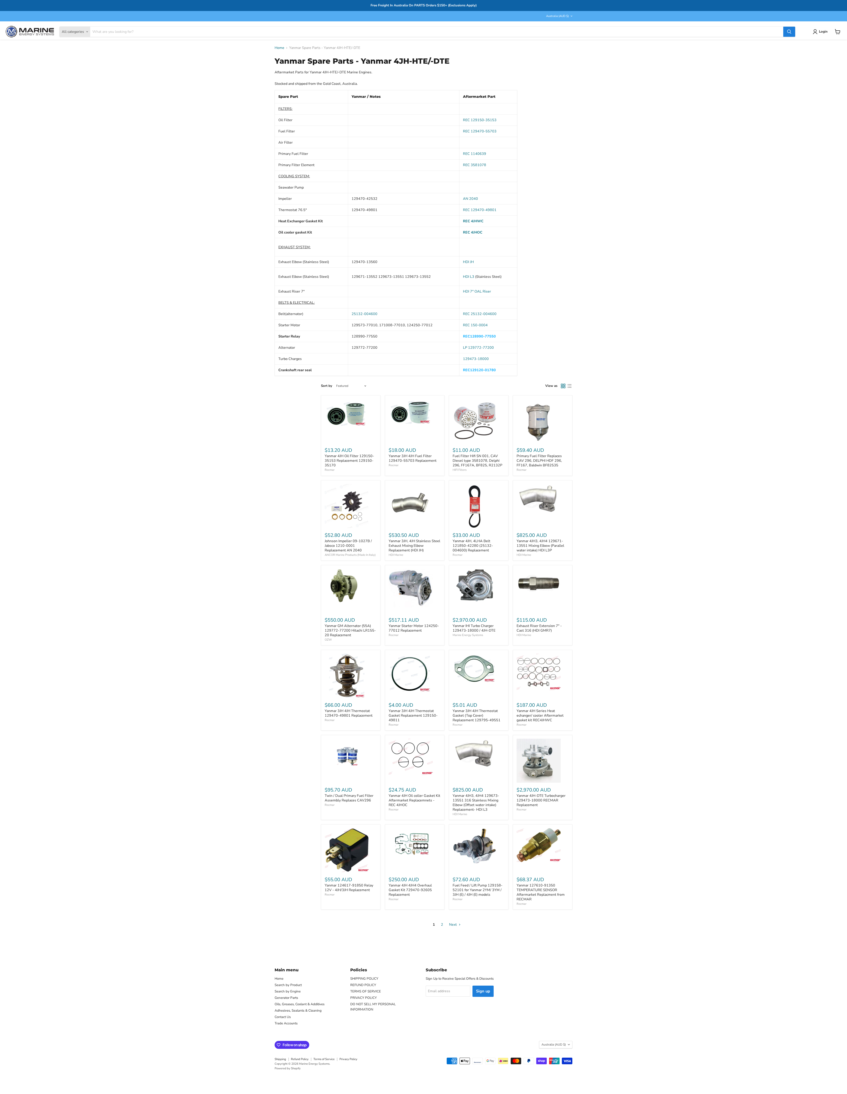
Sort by (326, 386)
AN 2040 (470, 198)
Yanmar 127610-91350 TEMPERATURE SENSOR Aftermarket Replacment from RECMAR (541, 892)
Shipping (280, 1059)
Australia (557, 16)
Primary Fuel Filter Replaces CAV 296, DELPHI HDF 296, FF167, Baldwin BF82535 (539, 461)
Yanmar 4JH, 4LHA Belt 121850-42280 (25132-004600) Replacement (473, 546)
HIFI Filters (460, 470)
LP (478, 347)
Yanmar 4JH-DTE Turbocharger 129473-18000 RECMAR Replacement (541, 800)
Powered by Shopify (288, 1068)
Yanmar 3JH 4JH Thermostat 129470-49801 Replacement (349, 713)
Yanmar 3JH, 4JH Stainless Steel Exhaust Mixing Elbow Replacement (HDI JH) (414, 546)
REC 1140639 (474, 153)
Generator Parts (286, 998)
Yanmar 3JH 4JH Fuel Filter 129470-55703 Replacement (413, 458)
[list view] (569, 386)
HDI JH (468, 262)
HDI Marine (396, 555)
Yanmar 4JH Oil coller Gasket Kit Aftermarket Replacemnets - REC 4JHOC (414, 800)
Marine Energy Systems (468, 635)
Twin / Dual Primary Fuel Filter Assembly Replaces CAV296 (349, 798)
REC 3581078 (474, 165)
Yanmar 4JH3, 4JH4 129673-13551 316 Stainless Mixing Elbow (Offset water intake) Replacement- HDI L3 (476, 802)
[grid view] (563, 386)
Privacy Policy (348, 1059)
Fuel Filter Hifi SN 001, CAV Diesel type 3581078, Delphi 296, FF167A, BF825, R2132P (477, 461)
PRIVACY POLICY (363, 998)
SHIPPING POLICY (364, 978)
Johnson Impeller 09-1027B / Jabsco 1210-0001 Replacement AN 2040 (348, 546)
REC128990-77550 (479, 336)
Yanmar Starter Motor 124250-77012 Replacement (414, 628)
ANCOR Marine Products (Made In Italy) (350, 555)
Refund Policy (300, 1059)
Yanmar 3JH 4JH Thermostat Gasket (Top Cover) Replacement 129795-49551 (476, 715)
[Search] (789, 32)
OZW (328, 640)
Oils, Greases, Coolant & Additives (299, 1004)
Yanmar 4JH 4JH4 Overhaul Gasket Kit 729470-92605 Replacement (410, 890)
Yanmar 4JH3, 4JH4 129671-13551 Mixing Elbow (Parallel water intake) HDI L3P (540, 546)
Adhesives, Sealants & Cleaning (298, 1010)
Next (453, 924)
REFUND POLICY (363, 985)
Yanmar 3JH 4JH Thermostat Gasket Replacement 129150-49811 (413, 715)
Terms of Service (324, 1059)
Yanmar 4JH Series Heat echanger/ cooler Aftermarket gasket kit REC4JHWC (540, 715)
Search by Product (288, 985)
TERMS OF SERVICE (365, 991)
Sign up (483, 991)
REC (480, 210)
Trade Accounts (286, 1023)
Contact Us (283, 1017)
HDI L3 (468, 276)
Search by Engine (288, 991)
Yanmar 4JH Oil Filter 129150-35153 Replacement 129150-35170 (349, 461)
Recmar (330, 470)
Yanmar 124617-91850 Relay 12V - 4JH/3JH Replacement (349, 887)
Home (279, 48)
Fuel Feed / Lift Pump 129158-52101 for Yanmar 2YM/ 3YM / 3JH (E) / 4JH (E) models (477, 890)
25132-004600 (364, 314)
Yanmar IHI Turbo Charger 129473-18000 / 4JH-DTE (474, 628)
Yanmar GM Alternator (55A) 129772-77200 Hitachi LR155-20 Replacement (350, 630)
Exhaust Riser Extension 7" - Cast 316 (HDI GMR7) (539, 628)
